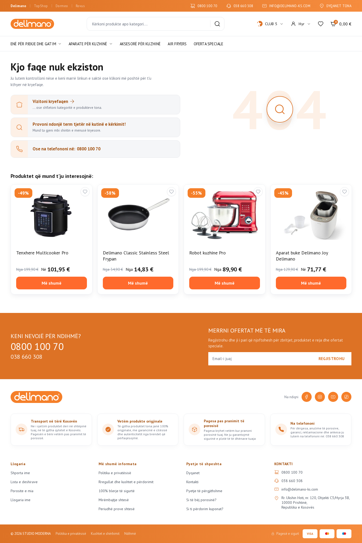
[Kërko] (217, 24)
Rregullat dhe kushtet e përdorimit (126, 481)
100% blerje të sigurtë (117, 490)
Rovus (80, 6)
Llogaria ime (20, 499)
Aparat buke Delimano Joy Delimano (302, 256)
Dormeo (62, 6)
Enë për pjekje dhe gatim (33, 43)
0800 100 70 (207, 6)
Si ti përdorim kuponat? (204, 508)
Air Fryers (177, 43)
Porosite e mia (22, 490)
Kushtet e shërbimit (105, 533)
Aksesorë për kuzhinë (140, 43)
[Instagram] (320, 397)
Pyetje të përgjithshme (204, 490)
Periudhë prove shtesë (117, 508)
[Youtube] (333, 397)
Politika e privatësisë (115, 472)
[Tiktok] (346, 397)
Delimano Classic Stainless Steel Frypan (136, 256)
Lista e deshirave (24, 481)
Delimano (18, 6)
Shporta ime (20, 472)
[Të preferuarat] (321, 24)
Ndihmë (130, 533)
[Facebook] (307, 397)
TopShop (41, 6)
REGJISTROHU (332, 358)
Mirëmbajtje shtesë (114, 499)
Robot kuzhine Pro (207, 253)
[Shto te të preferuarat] (85, 191)
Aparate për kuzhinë (88, 43)
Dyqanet (193, 472)
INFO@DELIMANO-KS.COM (289, 6)
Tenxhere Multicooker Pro (42, 253)
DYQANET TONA (338, 6)
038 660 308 (243, 6)
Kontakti (192, 481)
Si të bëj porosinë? (201, 499)
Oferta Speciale (208, 43)
